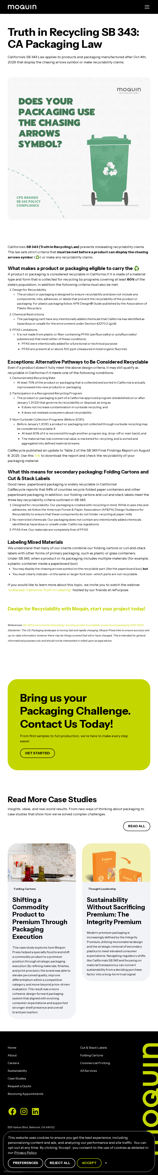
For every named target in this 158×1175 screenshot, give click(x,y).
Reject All (60, 1163)
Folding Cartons (91, 1055)
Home (12, 1047)
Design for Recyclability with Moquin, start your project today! (76, 609)
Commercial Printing (95, 1063)
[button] (146, 7)
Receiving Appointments (25, 1094)
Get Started (37, 753)
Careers (13, 1063)
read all (136, 826)
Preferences (25, 1163)
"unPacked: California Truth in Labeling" (40, 590)
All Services (88, 1071)
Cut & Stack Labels (93, 1047)
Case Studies (17, 1078)
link (37, 455)
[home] (22, 6)
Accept (89, 1163)
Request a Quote (19, 1086)
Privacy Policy (25, 1153)
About (12, 1055)
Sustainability (17, 1071)
